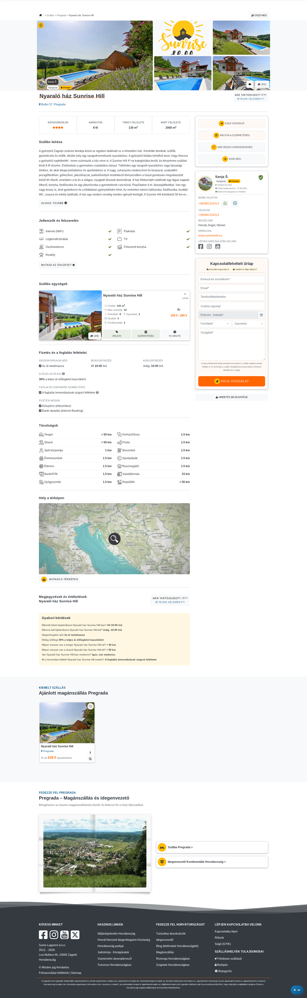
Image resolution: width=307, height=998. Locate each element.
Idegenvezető (164, 939)
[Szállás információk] (90, 752)
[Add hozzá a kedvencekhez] (90, 706)
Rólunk (219, 937)
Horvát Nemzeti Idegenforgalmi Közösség (124, 939)
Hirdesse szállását (230, 958)
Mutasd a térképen (63, 579)
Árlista (116, 336)
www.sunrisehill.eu (210, 235)
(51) (263, 84)
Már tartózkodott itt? (250, 97)
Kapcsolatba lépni (226, 931)
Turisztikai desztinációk (170, 933)
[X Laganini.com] (75, 935)
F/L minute (175, 336)
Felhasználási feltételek (54, 972)
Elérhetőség (146, 336)
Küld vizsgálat (234, 123)
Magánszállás (165, 952)
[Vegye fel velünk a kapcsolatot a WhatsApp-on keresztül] (225, 204)
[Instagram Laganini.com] (54, 935)
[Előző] (46, 722)
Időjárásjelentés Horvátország (116, 933)
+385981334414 (208, 203)
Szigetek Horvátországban (173, 964)
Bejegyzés (225, 971)
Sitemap (76, 972)
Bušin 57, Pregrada (53, 104)
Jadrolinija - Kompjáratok (113, 952)
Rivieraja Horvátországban (173, 958)
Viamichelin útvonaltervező (115, 958)
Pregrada (61, 15)
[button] (114, 538)
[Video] (250, 84)
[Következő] (88, 722)
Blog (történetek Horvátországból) (177, 946)
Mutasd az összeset (57, 265)
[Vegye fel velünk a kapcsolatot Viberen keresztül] (235, 204)
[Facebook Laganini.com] (43, 935)
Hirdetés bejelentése (233, 397)
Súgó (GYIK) (223, 943)
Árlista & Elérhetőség (234, 135)
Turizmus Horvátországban (114, 964)
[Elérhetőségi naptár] (90, 758)
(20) (96, 336)
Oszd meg (260, 15)
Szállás (50, 15)
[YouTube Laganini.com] (64, 935)
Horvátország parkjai (111, 946)
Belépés (222, 964)
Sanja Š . (53, 81)
